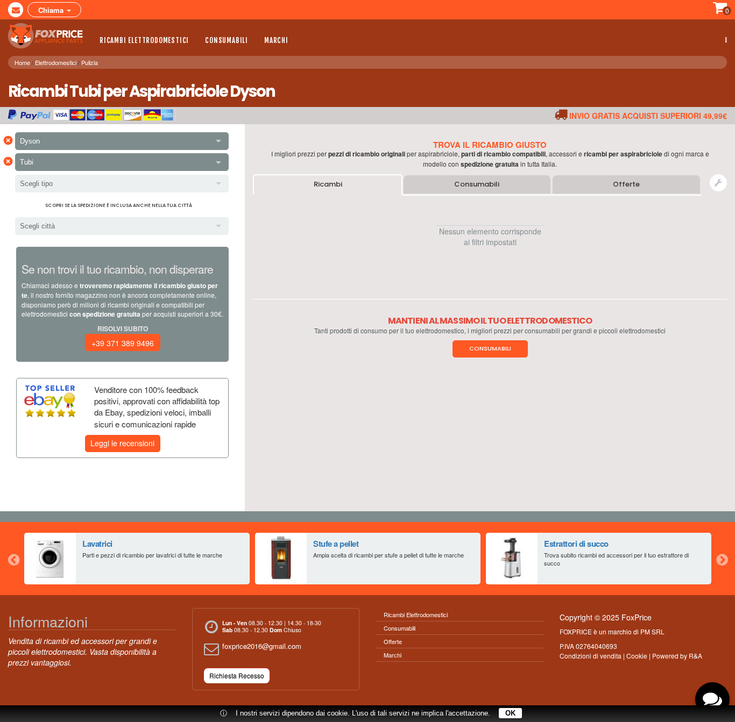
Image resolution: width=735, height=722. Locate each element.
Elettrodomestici (55, 62)
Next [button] (721, 558)
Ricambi (328, 184)
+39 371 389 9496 (122, 343)
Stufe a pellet (335, 543)
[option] (137, 558)
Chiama (52, 10)
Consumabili (226, 40)
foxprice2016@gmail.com (261, 646)
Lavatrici (97, 543)
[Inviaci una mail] (15, 9)
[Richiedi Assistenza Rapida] (718, 182)
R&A (695, 655)
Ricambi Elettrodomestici (144, 40)
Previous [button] (13, 558)
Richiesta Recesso (236, 675)
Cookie (636, 655)
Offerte (626, 184)
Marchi (276, 40)
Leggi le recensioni (122, 443)
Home (22, 62)
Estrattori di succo (576, 543)
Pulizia (89, 62)
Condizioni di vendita (590, 655)
